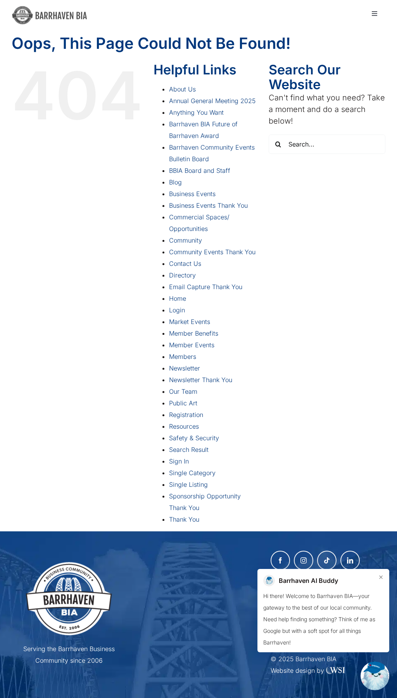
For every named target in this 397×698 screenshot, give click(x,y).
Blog (175, 182)
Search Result (189, 449)
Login (177, 310)
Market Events (189, 322)
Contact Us (185, 263)
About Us (182, 89)
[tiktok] (327, 560)
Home (177, 298)
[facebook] (280, 560)
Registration (186, 415)
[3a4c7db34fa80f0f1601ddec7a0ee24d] (53, 9)
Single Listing (188, 484)
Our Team (183, 391)
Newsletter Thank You (200, 380)
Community (185, 240)
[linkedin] (350, 560)
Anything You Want (196, 112)
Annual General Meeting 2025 (212, 101)
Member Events (191, 345)
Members (182, 356)
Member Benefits (193, 333)
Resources (184, 426)
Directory (182, 275)
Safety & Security (194, 438)
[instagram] (303, 560)
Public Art (183, 403)
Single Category (192, 473)
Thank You (184, 519)
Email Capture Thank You (205, 287)
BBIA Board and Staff (199, 170)
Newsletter (184, 368)
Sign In (179, 461)
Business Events (192, 194)
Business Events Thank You (208, 205)
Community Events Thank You (212, 252)
